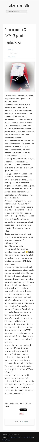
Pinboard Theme (16, 437)
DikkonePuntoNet (19, 5)
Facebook (8, 17)
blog (9, 57)
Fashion (13, 57)
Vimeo (26, 17)
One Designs (28, 437)
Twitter (12, 17)
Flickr (21, 17)
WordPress (6, 440)
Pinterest (17, 17)
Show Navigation (31, 19)
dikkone (10, 50)
